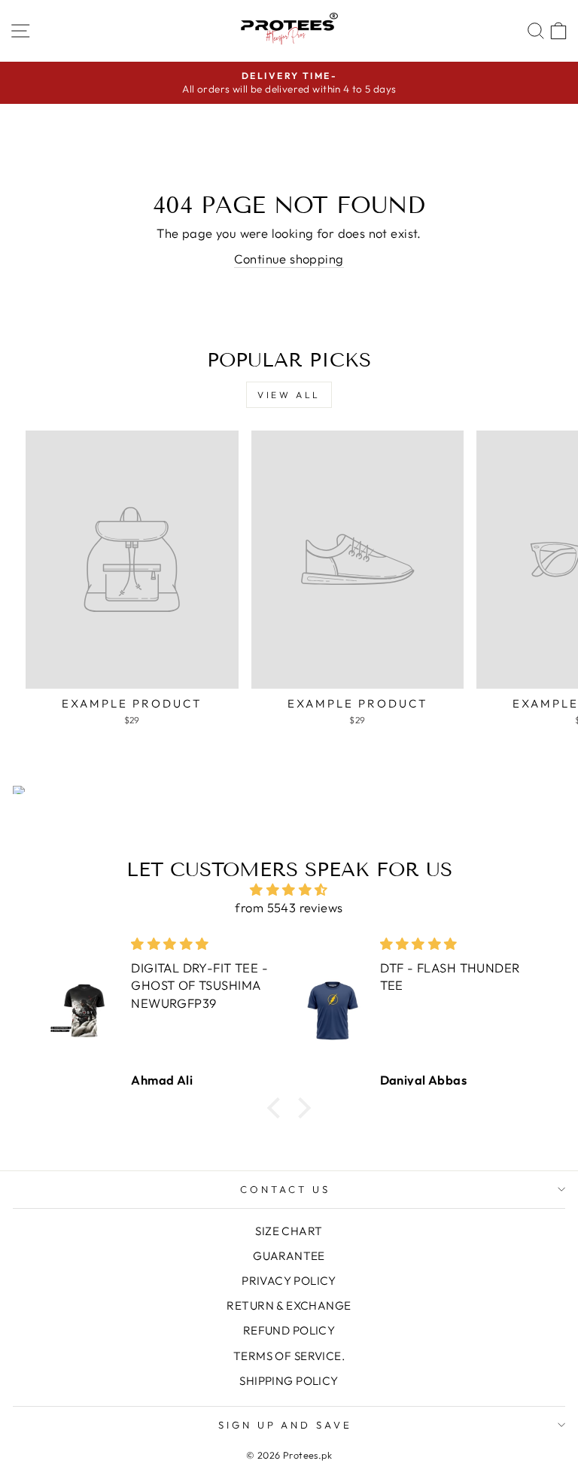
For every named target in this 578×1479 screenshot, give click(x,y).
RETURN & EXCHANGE (289, 1305)
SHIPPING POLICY (288, 1381)
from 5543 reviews (288, 907)
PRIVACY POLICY (289, 1281)
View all (289, 394)
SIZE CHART (288, 1231)
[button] (277, 1107)
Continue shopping (288, 258)
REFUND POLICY (289, 1330)
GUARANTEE (289, 1256)
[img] (289, 890)
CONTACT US (285, 1189)
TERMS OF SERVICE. (289, 1356)
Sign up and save (285, 1425)
